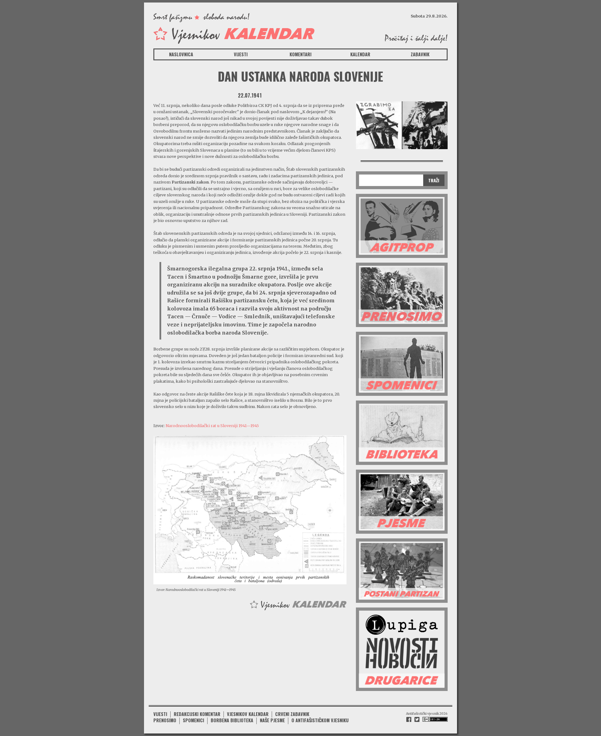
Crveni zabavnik (292, 714)
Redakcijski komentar (197, 714)
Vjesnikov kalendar (248, 714)
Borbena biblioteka (232, 720)
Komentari (300, 54)
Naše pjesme (272, 720)
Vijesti (241, 54)
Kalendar (360, 54)
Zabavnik (420, 54)
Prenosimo (164, 720)
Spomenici (193, 720)
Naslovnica (181, 54)
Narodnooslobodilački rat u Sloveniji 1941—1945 (212, 425)
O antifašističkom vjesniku (320, 720)
